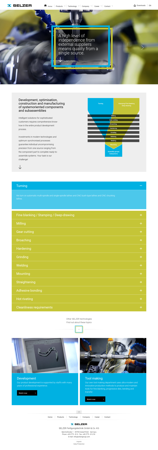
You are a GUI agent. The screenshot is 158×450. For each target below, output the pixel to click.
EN (150, 5)
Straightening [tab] (25, 282)
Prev (15, 47)
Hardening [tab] (23, 248)
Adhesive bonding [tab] (29, 290)
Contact (107, 417)
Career (97, 417)
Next (142, 47)
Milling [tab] (21, 223)
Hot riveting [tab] (24, 299)
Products (60, 417)
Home (50, 6)
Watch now (23, 393)
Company (86, 417)
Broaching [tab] (23, 240)
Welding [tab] (22, 265)
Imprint (79, 441)
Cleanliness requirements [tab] (34, 307)
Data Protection (79, 444)
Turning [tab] (21, 185)
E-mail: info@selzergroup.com (79, 437)
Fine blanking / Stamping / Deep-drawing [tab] (45, 215)
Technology (73, 417)
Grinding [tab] (22, 257)
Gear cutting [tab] (25, 231)
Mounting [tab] (23, 273)
